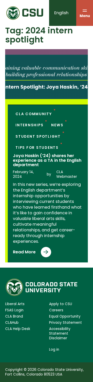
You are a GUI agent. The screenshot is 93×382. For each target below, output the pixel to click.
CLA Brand (14, 316)
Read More (25, 253)
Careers (56, 310)
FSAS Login (14, 310)
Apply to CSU (60, 304)
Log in (54, 349)
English (61, 13)
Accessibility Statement (60, 331)
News (57, 125)
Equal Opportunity (65, 316)
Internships (29, 125)
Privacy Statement (65, 322)
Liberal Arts (15, 304)
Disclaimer (58, 338)
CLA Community (34, 114)
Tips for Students (37, 147)
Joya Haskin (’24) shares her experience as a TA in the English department (47, 160)
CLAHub (12, 322)
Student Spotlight (38, 136)
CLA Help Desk (17, 329)
